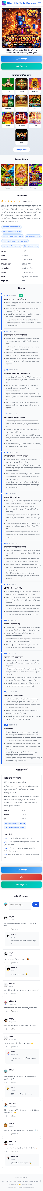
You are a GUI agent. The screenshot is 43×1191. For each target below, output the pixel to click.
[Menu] (39, 3)
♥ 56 (5, 1151)
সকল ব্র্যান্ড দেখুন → (21, 149)
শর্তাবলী (17, 1177)
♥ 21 (5, 1029)
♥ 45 (5, 1011)
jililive (3, 206)
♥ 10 (5, 963)
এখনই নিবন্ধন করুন (21, 66)
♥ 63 (5, 1134)
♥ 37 (5, 993)
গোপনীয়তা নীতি (24, 1177)
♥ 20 (5, 929)
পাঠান (36, 904)
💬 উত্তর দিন (14, 929)
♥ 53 (5, 1082)
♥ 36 (5, 1047)
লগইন (21, 877)
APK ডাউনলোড (21, 59)
